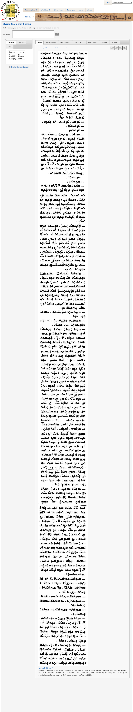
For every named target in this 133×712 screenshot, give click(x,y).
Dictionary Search (31, 10)
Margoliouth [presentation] (92, 42)
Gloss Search (59, 10)
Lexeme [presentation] (11, 42)
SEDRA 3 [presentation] (114, 42)
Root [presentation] (10, 47)
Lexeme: (6, 34)
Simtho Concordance (19, 67)
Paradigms (71, 10)
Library (81, 10)
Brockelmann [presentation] (65, 42)
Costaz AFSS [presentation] (79, 42)
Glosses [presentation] (21, 42)
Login (108, 2)
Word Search (45, 10)
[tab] (11, 42)
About (89, 10)
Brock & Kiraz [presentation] (51, 42)
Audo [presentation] (40, 42)
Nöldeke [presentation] (104, 42)
